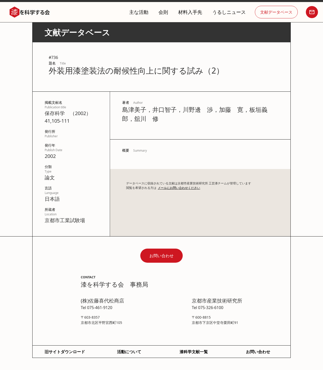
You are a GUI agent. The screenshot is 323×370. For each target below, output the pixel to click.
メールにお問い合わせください (179, 188)
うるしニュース (229, 12)
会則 (163, 12)
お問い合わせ (161, 255)
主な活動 (138, 12)
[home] (30, 12)
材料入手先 (190, 12)
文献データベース (276, 12)
